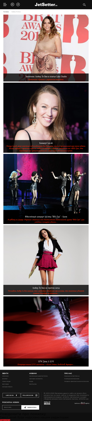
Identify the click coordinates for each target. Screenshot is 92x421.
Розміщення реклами (71, 378)
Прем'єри (5, 376)
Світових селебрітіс (36, 378)
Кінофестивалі (7, 386)
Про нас (68, 373)
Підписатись (31, 407)
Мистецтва (33, 384)
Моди (31, 381)
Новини (33, 373)
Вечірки (4, 378)
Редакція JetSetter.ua (71, 376)
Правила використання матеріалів (76, 381)
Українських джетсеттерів (38, 376)
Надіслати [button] (5, 420)
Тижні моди (6, 381)
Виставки (5, 384)
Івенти (5, 373)
